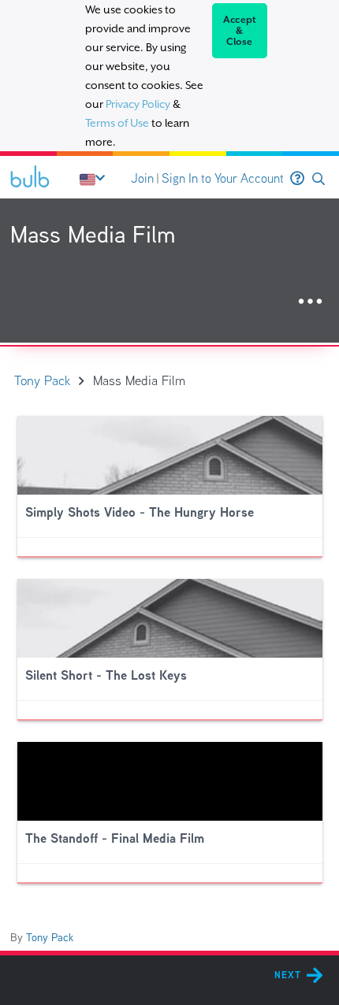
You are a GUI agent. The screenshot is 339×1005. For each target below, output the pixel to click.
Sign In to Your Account (223, 178)
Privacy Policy (138, 104)
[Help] (297, 178)
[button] (318, 179)
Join (142, 178)
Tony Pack (49, 937)
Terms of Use (117, 123)
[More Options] (310, 302)
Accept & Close (240, 30)
